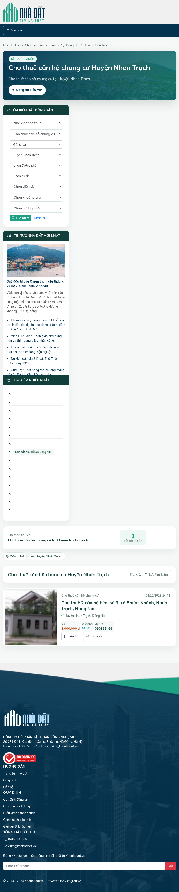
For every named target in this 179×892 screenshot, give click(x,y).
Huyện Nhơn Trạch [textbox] (26, 155)
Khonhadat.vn (34, 881)
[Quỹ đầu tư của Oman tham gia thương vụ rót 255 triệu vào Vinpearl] (36, 261)
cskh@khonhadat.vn (64, 746)
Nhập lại (39, 218)
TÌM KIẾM (22, 218)
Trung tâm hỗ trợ (15, 773)
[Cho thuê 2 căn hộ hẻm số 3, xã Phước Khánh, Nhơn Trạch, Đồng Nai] (31, 617)
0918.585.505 (17, 839)
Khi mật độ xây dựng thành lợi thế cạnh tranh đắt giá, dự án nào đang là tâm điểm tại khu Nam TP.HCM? (36, 324)
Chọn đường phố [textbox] (24, 165)
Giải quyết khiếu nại (17, 826)
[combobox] (36, 144)
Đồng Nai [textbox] (19, 145)
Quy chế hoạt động (16, 806)
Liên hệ (8, 787)
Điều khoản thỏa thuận (19, 813)
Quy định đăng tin (15, 800)
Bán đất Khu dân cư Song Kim (33, 452)
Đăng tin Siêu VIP (29, 90)
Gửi (170, 866)
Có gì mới (9, 780)
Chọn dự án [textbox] (21, 176)
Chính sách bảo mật (17, 820)
